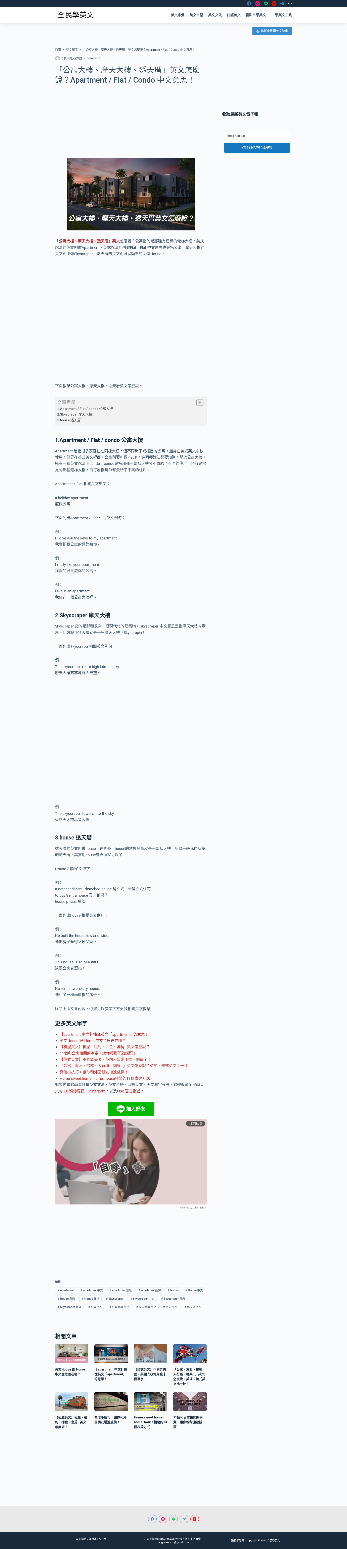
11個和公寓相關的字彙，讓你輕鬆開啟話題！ (98, 1053)
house (173, 1290)
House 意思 (66, 1298)
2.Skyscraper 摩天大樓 (74, 414)
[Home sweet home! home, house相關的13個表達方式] (150, 1401)
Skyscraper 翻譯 (69, 1307)
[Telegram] (282, 3)
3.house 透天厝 (69, 420)
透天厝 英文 (193, 1307)
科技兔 (102, 1538)
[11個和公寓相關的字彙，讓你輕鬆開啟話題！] (190, 1401)
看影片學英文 (256, 15)
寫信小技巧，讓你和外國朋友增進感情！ (94, 1072)
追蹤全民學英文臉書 (274, 31)
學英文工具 (283, 15)
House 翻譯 (90, 1298)
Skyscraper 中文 (142, 1298)
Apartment (65, 1290)
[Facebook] (249, 3)
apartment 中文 (92, 1290)
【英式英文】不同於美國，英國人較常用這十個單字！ (105, 1059)
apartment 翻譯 (150, 1290)
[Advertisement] (131, 119)
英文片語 (196, 15)
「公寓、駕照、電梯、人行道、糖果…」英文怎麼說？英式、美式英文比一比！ (126, 1065)
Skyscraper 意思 (173, 1298)
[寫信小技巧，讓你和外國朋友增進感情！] (111, 1401)
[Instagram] (257, 3)
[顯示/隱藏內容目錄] (197, 402)
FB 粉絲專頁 (74, 1091)
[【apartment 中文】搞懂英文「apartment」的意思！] (111, 1353)
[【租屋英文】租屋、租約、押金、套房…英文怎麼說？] (71, 1401)
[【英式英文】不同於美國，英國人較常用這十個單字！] (150, 1353)
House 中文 (194, 1290)
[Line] (266, 3)
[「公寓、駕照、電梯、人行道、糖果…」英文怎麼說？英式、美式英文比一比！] (190, 1353)
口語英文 (234, 15)
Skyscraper (114, 1298)
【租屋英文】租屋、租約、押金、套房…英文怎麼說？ (105, 1047)
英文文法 (215, 15)
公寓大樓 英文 (119, 1307)
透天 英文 (170, 1307)
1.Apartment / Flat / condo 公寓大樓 (85, 409)
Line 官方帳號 (128, 1091)
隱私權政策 (237, 1540)
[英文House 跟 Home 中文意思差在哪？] (71, 1353)
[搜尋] (290, 3)
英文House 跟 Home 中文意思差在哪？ (93, 1040)
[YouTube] (274, 3)
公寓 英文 (95, 1307)
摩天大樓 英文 (146, 1307)
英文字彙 (178, 15)
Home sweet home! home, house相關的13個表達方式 (105, 1078)
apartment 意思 (120, 1290)
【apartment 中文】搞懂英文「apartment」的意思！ (104, 1034)
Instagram (96, 1091)
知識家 (93, 1538)
